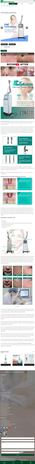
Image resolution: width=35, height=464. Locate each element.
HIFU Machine (3, 393)
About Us (2, 379)
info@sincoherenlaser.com (7, 421)
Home (4, 3)
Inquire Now (4, 44)
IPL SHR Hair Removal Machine (5, 397)
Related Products (5, 351)
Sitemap (25, 459)
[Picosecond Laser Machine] (29, 359)
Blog (1, 383)
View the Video (7, 46)
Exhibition (2, 386)
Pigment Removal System (9, 5)
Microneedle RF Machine (4, 403)
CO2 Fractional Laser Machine (5, 364)
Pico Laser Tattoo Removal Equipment (19, 364)
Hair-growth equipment (4, 412)
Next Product (12, 44)
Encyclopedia (3, 385)
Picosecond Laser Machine (29, 364)
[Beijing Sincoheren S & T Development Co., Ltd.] (7, 1)
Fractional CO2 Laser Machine (5, 401)
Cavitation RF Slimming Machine (5, 396)
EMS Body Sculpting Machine (5, 404)
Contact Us (30, 3)
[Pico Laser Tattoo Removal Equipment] (17, 359)
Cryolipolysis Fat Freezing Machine (6, 407)
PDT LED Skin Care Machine (5, 411)
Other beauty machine (4, 415)
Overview (4, 50)
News (22, 3)
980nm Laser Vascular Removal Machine (7, 414)
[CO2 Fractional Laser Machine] (6, 359)
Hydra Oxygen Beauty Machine (5, 408)
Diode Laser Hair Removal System (6, 392)
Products (13, 3)
